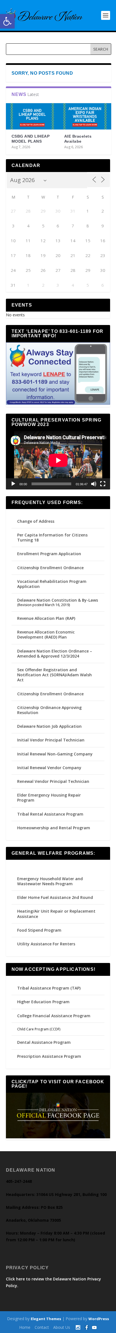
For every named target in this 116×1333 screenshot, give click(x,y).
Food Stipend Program (39, 930)
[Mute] (94, 484)
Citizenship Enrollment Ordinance (50, 567)
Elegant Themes (46, 1318)
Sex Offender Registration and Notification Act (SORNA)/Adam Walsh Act (54, 674)
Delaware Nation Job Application (49, 726)
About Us (61, 1327)
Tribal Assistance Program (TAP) (49, 988)
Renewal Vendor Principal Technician (53, 781)
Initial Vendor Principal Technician (50, 740)
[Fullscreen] (103, 484)
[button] (7, 21)
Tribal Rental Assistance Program (50, 814)
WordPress (98, 1318)
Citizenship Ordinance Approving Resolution (49, 710)
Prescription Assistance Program (49, 1056)
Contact (42, 1327)
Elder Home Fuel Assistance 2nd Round (55, 897)
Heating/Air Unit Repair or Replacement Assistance (56, 913)
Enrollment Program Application (49, 553)
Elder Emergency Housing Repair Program (49, 797)
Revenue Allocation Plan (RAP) (46, 618)
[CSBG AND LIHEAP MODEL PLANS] (32, 116)
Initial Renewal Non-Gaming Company (55, 754)
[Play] (13, 484)
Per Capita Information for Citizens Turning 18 (52, 537)
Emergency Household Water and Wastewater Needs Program (50, 881)
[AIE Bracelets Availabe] (85, 116)
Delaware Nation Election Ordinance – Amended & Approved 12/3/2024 (54, 653)
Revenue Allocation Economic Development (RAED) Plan (46, 634)
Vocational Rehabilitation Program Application (51, 584)
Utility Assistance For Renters (46, 943)
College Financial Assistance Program (53, 1015)
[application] (58, 460)
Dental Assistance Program (44, 1042)
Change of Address (35, 521)
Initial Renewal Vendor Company (49, 767)
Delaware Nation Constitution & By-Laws (57, 600)
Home (24, 1327)
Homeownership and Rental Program (53, 827)
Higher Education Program (43, 1001)
